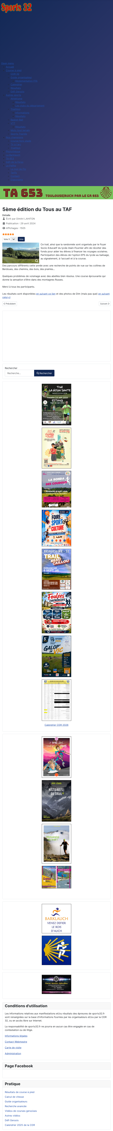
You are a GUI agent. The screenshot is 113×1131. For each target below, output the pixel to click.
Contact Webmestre (16, 1041)
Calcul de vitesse (14, 1096)
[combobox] (19, 373)
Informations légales (16, 1035)
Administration (13, 1053)
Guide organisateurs (16, 1101)
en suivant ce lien (45, 293)
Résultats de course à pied (19, 1092)
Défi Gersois (12, 1120)
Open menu (7, 63)
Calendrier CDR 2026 (56, 724)
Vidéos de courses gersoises (21, 1110)
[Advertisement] (56, 37)
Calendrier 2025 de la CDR (20, 1125)
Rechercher (11, 368)
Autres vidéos (12, 1115)
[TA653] (56, 192)
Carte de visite (13, 1047)
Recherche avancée (15, 1106)
